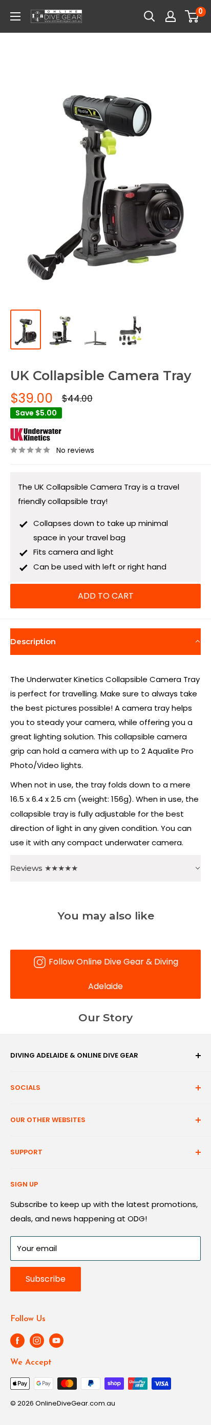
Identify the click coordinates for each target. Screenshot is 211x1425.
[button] (105, 641)
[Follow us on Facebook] (17, 1340)
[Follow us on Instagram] (37, 1340)
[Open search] (149, 16)
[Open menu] (15, 16)
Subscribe (46, 1279)
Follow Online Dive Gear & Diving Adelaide (113, 974)
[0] (192, 16)
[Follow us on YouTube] (56, 1340)
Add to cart (106, 596)
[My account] (170, 16)
